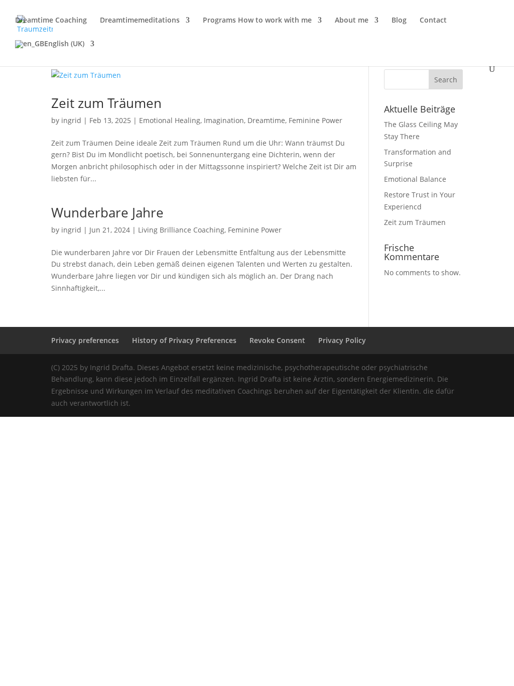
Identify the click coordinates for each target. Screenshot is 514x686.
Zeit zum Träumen (106, 103)
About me (351, 21)
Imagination (224, 120)
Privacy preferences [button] (85, 340)
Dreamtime (266, 120)
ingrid (71, 120)
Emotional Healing (169, 120)
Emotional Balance (415, 179)
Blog (399, 21)
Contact (433, 21)
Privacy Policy (342, 340)
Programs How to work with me (257, 21)
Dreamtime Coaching (51, 21)
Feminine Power (315, 120)
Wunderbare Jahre (107, 212)
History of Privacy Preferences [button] (184, 340)
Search (445, 79)
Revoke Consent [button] (277, 340)
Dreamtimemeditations (140, 21)
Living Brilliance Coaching (181, 230)
